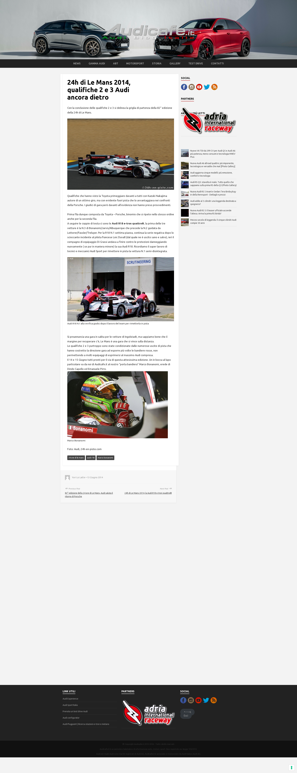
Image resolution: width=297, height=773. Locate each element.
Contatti (217, 63)
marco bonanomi (105, 458)
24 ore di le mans (76, 458)
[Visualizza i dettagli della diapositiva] (209, 120)
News (77, 63)
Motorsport (135, 63)
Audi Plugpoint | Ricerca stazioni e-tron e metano (86, 724)
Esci (186, 715)
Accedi (187, 712)
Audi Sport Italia (70, 705)
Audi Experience (70, 698)
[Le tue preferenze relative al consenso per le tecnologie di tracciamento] (292, 768)
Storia (156, 63)
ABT (115, 63)
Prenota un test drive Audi (75, 711)
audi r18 (90, 458)
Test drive (195, 63)
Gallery (175, 63)
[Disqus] (118, 551)
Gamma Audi (97, 63)
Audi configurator (71, 718)
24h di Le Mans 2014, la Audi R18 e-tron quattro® (148, 493)
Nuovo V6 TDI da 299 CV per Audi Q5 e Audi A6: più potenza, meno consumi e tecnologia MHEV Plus (213, 153)
